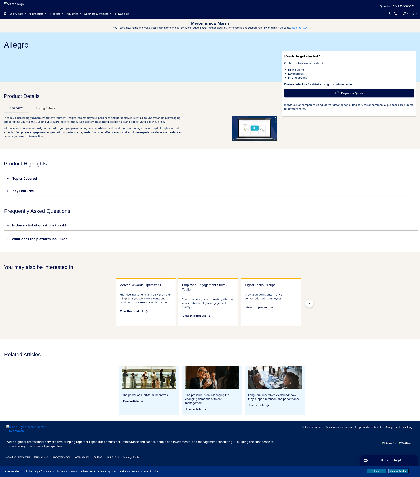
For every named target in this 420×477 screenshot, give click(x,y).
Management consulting (398, 427)
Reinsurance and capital (339, 427)
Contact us (24, 456)
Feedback (98, 456)
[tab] (16, 108)
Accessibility (82, 456)
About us (11, 456)
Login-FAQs (113, 456)
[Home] (5, 13)
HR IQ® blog (121, 14)
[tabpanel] (140, 128)
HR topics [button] (55, 14)
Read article (131, 401)
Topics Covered (24, 178)
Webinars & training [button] (96, 14)
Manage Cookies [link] (132, 456)
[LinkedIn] (389, 443)
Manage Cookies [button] (399, 471)
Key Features (23, 191)
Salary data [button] (17, 14)
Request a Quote (350, 93)
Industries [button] (72, 14)
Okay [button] (376, 471)
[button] (396, 13)
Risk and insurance (312, 427)
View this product (131, 311)
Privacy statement (61, 456)
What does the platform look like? (39, 239)
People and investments (368, 427)
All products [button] (36, 14)
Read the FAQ (299, 27)
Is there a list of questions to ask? (39, 225)
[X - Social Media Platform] (405, 443)
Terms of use (41, 456)
